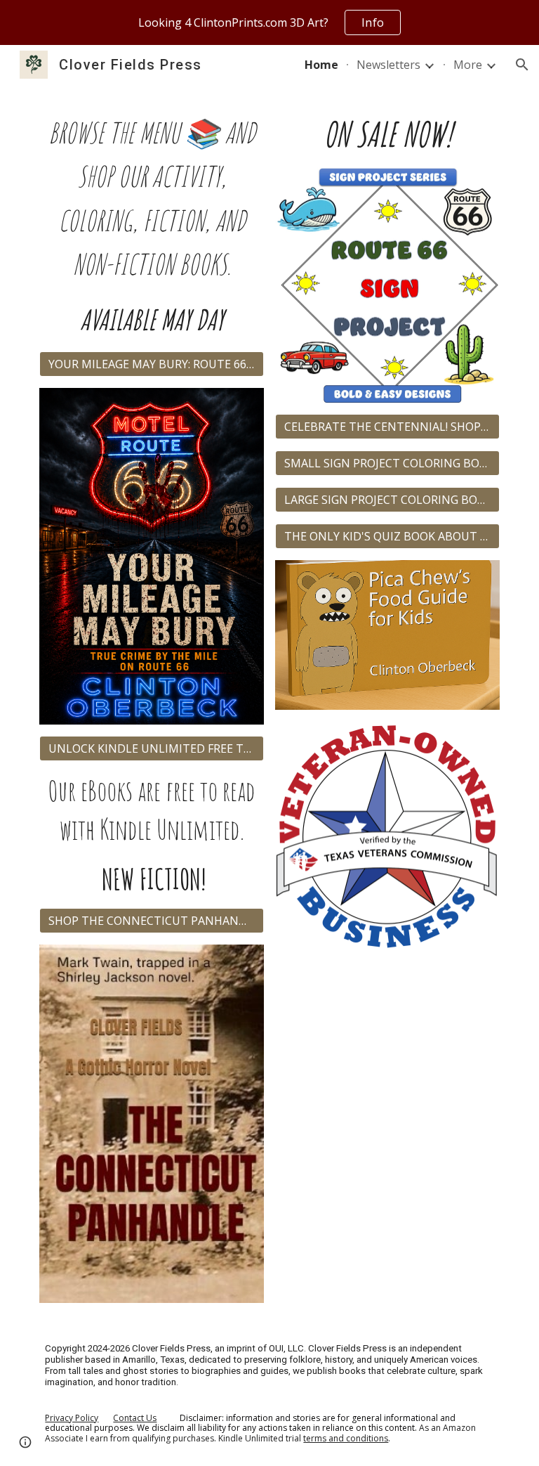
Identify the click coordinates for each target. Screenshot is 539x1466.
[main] (151, 226)
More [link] (467, 64)
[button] (522, 65)
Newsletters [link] (388, 64)
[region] (269, 22)
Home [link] (321, 64)
